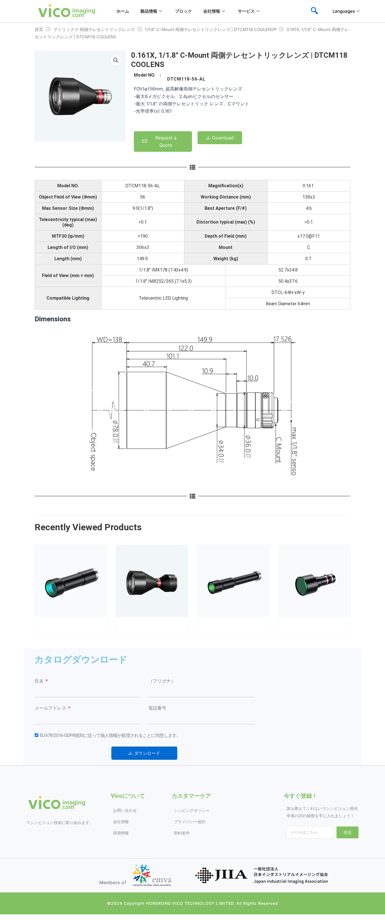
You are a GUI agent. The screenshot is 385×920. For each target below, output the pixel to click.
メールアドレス (51, 708)
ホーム (122, 11)
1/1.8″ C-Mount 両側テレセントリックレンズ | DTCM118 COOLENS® (210, 29)
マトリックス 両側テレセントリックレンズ (94, 29)
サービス (246, 11)
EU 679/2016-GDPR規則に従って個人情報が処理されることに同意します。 (110, 735)
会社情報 (211, 11)
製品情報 (148, 11)
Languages (344, 11)
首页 (39, 29)
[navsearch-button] (314, 11)
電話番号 (157, 708)
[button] (116, 60)
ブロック (183, 11)
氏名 (40, 681)
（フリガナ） (161, 681)
